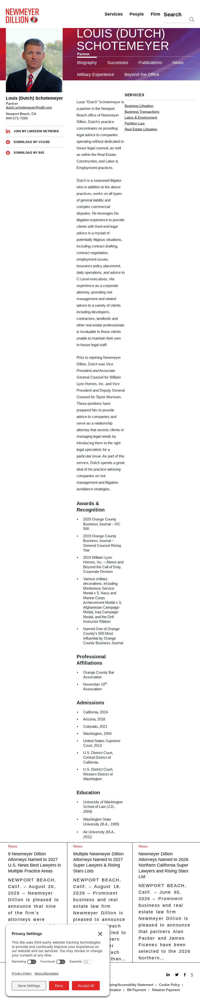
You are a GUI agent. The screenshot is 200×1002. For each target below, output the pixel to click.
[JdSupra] (192, 975)
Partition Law (135, 123)
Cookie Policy (169, 985)
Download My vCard (32, 142)
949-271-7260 (17, 118)
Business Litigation (139, 106)
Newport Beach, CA (21, 114)
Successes (117, 62)
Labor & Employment (141, 117)
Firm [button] (155, 14)
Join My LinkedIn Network (36, 131)
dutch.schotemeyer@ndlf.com (29, 107)
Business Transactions (142, 111)
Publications (150, 62)
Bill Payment (136, 990)
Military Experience (95, 74)
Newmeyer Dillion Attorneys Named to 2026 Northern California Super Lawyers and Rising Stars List (163, 865)
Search (172, 14)
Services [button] (114, 14)
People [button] (137, 14)
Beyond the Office (141, 74)
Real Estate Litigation (141, 129)
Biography (87, 62)
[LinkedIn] (168, 975)
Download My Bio (29, 152)
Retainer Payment (166, 990)
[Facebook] (185, 975)
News (177, 62)
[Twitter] (177, 975)
